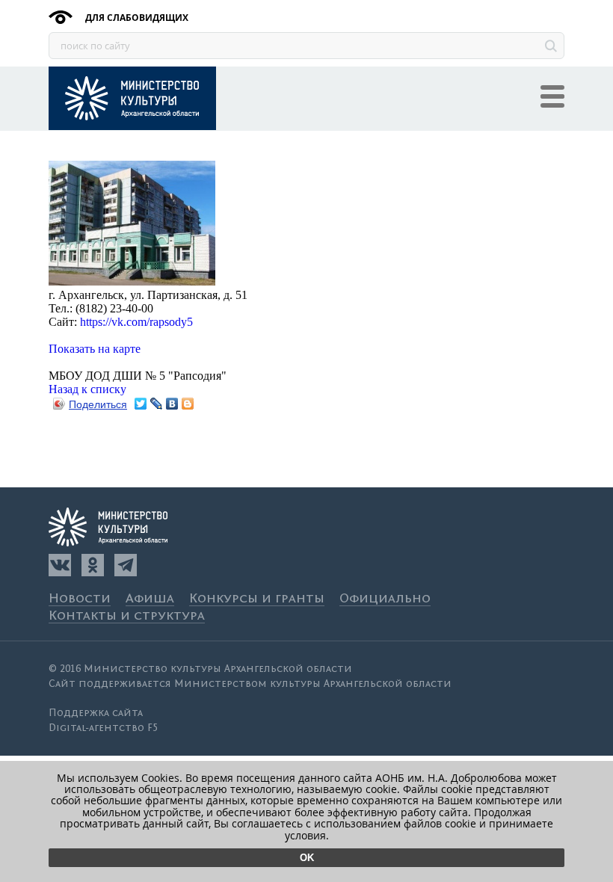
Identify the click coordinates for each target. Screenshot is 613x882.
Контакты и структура (127, 616)
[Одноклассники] (92, 565)
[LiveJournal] (156, 403)
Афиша (150, 599)
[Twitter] (141, 403)
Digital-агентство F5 (103, 728)
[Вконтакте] (60, 565)
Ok (307, 857)
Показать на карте (95, 348)
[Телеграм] (125, 565)
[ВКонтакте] (172, 403)
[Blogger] (188, 403)
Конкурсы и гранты (256, 599)
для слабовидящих (135, 17)
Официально (385, 599)
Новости (80, 599)
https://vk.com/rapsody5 (136, 321)
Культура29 (132, 98)
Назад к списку (87, 389)
